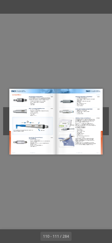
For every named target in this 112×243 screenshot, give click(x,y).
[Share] (89, 7)
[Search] (22, 7)
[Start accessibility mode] (36, 7)
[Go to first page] (20, 236)
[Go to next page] (78, 236)
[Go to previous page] (33, 236)
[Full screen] (103, 7)
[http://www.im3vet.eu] (33, 152)
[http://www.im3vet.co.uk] (79, 153)
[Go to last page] (92, 236)
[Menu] (9, 7)
